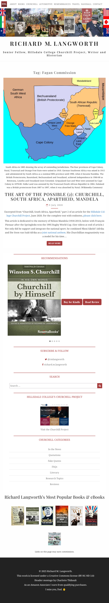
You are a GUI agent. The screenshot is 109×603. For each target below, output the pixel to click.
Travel (76, 4)
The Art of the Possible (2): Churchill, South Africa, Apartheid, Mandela (54, 196)
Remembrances (62, 4)
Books (21, 4)
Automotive (46, 4)
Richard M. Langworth (4, 4)
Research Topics (54, 478)
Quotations (54, 455)
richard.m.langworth (55, 364)
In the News (54, 449)
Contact (97, 4)
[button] (50, 341)
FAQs (54, 466)
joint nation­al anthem (54, 232)
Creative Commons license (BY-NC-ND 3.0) (71, 575)
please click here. (92, 215)
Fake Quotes (54, 460)
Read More (55, 243)
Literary (54, 472)
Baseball (86, 4)
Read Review (92, 302)
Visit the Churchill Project (55, 429)
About (13, 4)
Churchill (32, 4)
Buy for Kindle (72, 302)
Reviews (54, 484)
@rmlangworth (56, 359)
